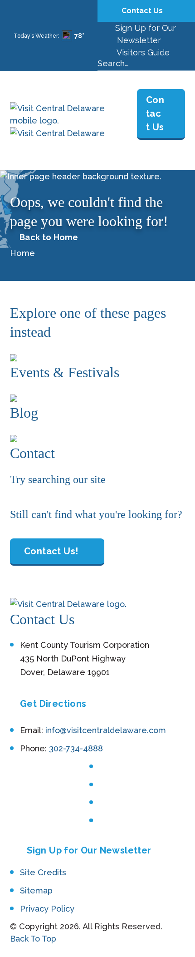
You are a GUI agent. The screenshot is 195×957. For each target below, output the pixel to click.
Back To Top (33, 938)
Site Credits (43, 872)
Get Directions (53, 703)
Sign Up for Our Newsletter (89, 850)
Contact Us (143, 10)
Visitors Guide (142, 52)
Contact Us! (51, 551)
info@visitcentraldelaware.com (105, 730)
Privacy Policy (47, 908)
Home (22, 253)
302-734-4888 (76, 748)
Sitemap (36, 890)
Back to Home (49, 237)
